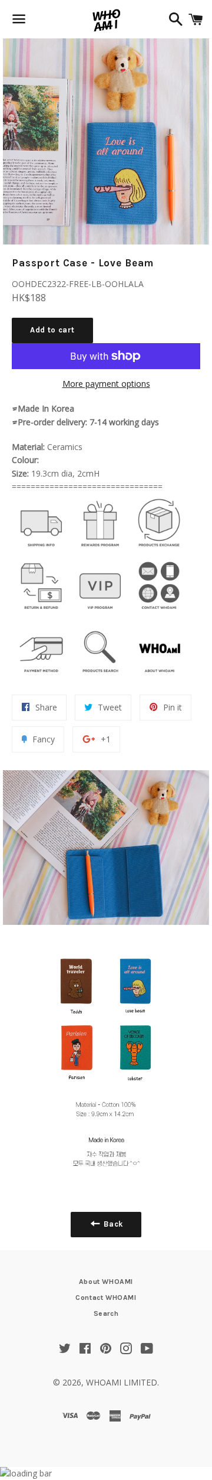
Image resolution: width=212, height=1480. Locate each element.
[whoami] (41, 549)
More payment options (106, 383)
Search (106, 1313)
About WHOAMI (106, 1281)
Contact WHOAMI (105, 1297)
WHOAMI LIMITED (121, 1382)
